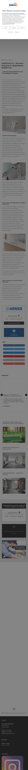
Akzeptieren (22, 27)
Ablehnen (5, 27)
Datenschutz (10, 32)
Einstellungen (14, 27)
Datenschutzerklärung (10, 22)
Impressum (17, 32)
